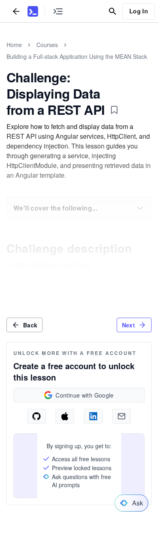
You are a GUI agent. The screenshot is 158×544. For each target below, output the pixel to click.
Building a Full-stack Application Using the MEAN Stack (76, 56)
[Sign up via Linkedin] (93, 416)
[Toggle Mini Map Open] (58, 11)
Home (14, 45)
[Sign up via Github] (36, 416)
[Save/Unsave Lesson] (114, 109)
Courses (47, 45)
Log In (138, 10)
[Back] (16, 11)
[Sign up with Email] (121, 416)
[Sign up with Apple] (65, 416)
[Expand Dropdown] (139, 208)
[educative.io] (33, 11)
